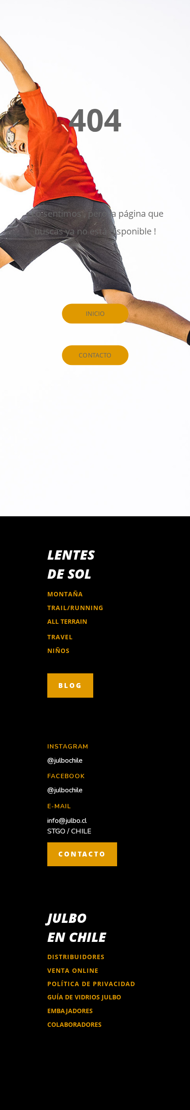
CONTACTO (82, 853)
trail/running (75, 607)
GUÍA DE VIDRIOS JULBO (84, 997)
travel (60, 637)
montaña (65, 594)
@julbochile (65, 760)
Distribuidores (76, 957)
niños (58, 650)
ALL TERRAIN (67, 621)
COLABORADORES (74, 1024)
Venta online (73, 970)
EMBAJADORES (70, 1010)
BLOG (70, 685)
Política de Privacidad (91, 983)
